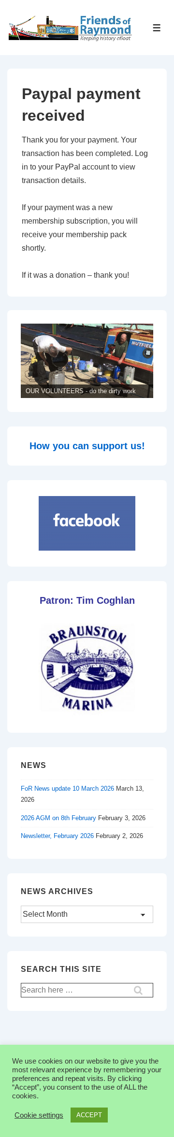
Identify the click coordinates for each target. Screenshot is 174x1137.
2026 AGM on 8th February (58, 818)
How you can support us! (87, 446)
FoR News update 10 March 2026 (67, 788)
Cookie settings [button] (38, 1115)
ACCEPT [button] (89, 1115)
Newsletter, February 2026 (57, 835)
